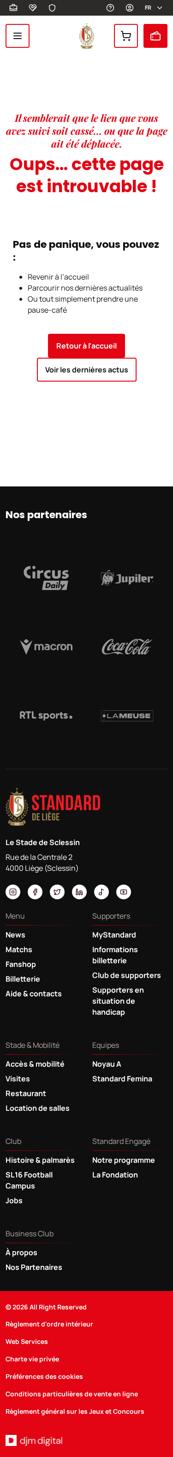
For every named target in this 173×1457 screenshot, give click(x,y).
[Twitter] (57, 892)
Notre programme (123, 1160)
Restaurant (26, 1093)
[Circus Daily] (46, 577)
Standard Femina (122, 1079)
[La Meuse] (127, 715)
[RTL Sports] (46, 715)
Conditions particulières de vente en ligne (72, 1393)
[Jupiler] (127, 577)
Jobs (14, 1200)
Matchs (19, 949)
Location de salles (38, 1108)
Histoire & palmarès (40, 1160)
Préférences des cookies (44, 1376)
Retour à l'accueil (86, 346)
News (15, 935)
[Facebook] (35, 892)
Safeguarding (52, 8)
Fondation (33, 8)
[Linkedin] (79, 892)
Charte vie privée (32, 1358)
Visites (18, 1079)
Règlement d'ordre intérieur (49, 1324)
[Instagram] (13, 892)
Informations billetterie (115, 955)
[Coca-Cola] (127, 646)
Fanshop (126, 36)
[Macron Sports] (46, 646)
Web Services (27, 1341)
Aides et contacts (110, 8)
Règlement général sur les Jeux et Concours (75, 1411)
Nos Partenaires (34, 1267)
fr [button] (148, 7)
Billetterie (155, 36)
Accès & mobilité (35, 1064)
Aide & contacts (34, 993)
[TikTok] (101, 892)
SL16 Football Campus (29, 1180)
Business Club (13, 8)
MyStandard (129, 8)
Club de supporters (126, 975)
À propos (21, 1252)
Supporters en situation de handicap (118, 1001)
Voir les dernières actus (86, 370)
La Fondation (115, 1175)
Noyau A (106, 1064)
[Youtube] (123, 892)
